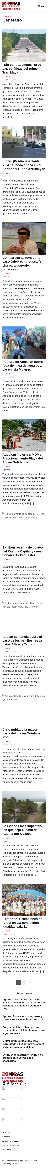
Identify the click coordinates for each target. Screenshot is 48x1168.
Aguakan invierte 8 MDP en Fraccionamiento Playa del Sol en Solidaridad (23, 458)
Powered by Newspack (10, 1164)
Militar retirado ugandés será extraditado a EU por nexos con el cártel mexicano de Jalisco (23, 1044)
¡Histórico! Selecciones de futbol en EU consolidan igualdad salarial (22, 922)
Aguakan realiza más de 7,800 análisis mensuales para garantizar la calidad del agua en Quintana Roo (23, 1004)
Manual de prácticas (10, 1145)
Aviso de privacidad (10, 1141)
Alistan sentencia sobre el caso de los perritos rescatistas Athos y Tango (22, 640)
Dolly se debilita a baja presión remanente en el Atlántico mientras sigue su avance (23, 1030)
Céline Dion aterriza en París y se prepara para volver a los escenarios (22, 1057)
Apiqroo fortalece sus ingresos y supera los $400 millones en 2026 (22, 1018)
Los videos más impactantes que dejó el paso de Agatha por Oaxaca (22, 829)
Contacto (6, 1137)
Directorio (6, 1132)
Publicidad (6, 1150)
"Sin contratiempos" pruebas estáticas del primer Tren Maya (22, 68)
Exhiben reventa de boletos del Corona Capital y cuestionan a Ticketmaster (23, 551)
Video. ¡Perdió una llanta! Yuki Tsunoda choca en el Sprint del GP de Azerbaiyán (23, 165)
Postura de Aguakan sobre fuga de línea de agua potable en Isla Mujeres (22, 365)
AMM (8, 77)
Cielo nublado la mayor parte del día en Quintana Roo (21, 733)
